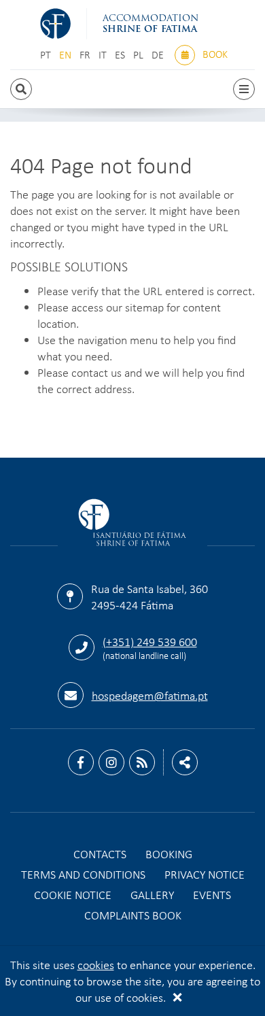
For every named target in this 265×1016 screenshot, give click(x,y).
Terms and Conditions (83, 874)
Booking (168, 853)
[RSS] (142, 762)
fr (86, 55)
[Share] (185, 762)
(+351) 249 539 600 (150, 641)
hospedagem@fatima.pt (150, 695)
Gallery (152, 894)
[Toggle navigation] (244, 89)
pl (139, 55)
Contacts (99, 853)
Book (214, 53)
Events (212, 894)
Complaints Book (132, 915)
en (66, 55)
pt (47, 55)
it (104, 55)
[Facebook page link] (81, 762)
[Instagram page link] (111, 762)
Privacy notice (204, 874)
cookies (95, 964)
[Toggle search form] (21, 89)
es (121, 55)
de (159, 55)
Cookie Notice (72, 894)
